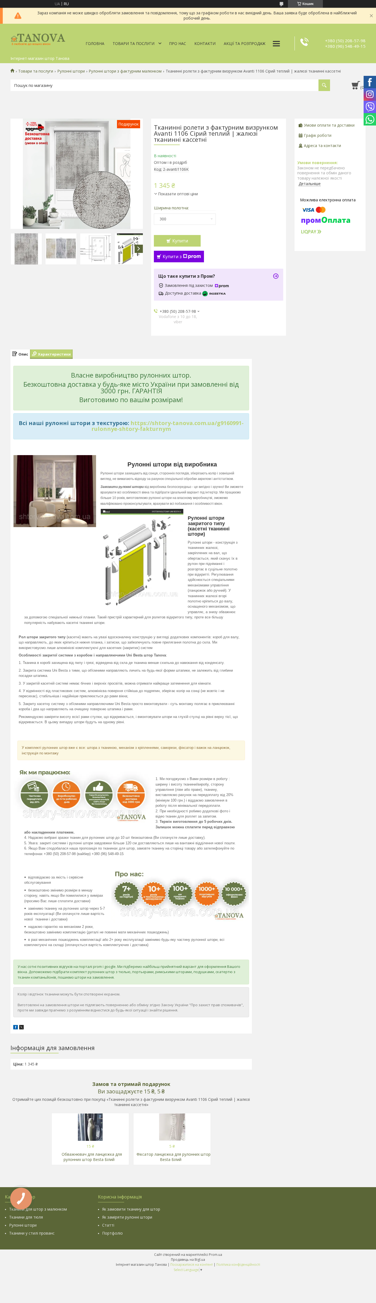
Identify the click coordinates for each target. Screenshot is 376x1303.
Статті (108, 1225)
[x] (21, 1027)
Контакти (205, 43)
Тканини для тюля (26, 1217)
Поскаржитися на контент (191, 1264)
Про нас (177, 43)
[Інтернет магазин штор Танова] (38, 39)
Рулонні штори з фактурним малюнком (125, 71)
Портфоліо (112, 1233)
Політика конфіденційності (238, 1264)
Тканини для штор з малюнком (38, 1209)
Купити (180, 241)
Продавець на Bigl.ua (188, 1259)
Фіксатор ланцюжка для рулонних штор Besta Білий (174, 1157)
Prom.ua (215, 1254)
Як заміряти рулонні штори (127, 1217)
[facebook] (15, 1027)
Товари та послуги (133, 43)
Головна (95, 43)
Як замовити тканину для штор (131, 1209)
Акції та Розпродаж (244, 43)
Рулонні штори (71, 71)
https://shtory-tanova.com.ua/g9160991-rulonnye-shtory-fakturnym (167, 425)
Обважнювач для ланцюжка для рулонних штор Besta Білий (92, 1157)
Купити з (172, 256)
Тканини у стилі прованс (32, 1233)
